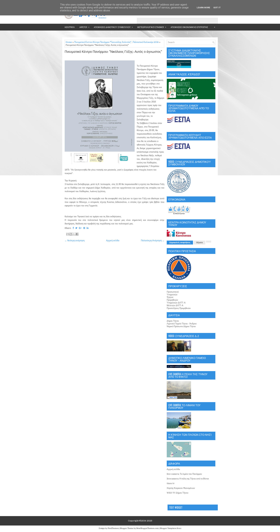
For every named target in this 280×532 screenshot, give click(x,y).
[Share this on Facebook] (73, 228)
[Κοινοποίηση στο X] (74, 234)
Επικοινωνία (71, 33)
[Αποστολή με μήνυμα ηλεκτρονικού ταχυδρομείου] (67, 234)
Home (69, 42)
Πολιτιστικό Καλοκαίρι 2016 (146, 42)
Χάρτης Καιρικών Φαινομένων (181, 488)
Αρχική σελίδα (112, 240)
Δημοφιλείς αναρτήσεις (179, 242)
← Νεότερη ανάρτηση (75, 240)
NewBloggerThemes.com (147, 528)
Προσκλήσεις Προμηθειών (179, 308)
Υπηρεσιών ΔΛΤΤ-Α (176, 302)
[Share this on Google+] (80, 228)
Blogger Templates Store (170, 528)
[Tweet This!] (76, 228)
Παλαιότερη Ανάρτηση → (152, 240)
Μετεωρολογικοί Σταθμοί (151, 26)
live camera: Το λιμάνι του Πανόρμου (184, 474)
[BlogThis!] (70, 234)
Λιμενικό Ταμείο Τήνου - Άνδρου (182, 323)
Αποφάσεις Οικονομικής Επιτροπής (189, 27)
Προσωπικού (173, 292)
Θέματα (199, 242)
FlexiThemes (113, 528)
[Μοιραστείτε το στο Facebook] (77, 234)
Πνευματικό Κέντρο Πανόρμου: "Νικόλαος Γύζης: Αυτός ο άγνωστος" (113, 52)
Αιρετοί (84, 26)
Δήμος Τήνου (173, 321)
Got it (217, 7)
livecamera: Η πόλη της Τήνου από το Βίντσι (188, 478)
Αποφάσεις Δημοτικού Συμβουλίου (113, 26)
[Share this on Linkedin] (87, 228)
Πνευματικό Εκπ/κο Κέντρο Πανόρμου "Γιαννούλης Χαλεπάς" (102, 42)
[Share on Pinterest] (84, 228)
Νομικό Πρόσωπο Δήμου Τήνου (181, 326)
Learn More (203, 7)
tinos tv (171, 483)
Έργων (170, 297)
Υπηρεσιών (172, 294)
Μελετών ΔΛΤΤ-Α (175, 305)
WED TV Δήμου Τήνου (177, 493)
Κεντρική (70, 27)
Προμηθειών (172, 300)
